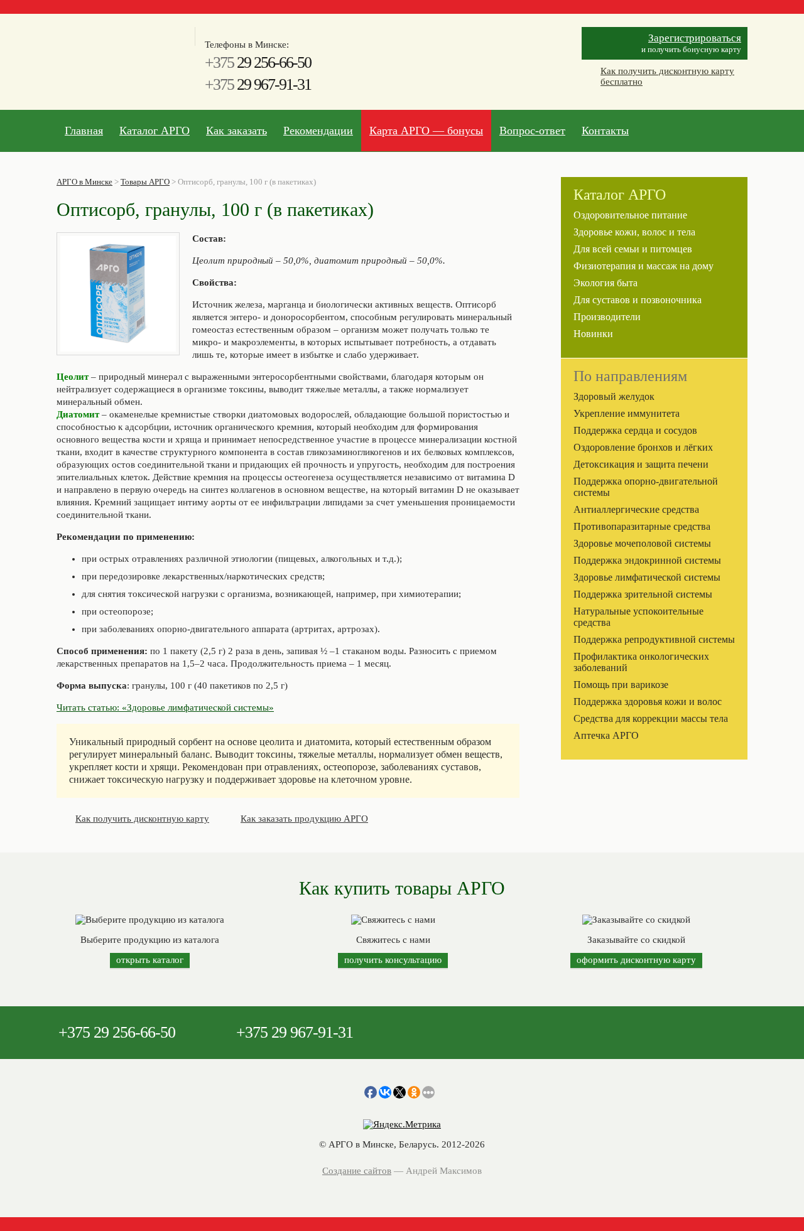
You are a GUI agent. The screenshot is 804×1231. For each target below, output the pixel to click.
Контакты (605, 130)
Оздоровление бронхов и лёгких (643, 447)
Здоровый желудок (614, 396)
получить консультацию (393, 960)
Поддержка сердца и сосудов (635, 430)
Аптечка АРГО (606, 735)
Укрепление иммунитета (626, 413)
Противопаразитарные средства (641, 526)
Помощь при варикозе (620, 684)
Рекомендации (318, 130)
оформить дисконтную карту (636, 960)
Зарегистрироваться (694, 38)
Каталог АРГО (154, 130)
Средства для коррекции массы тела (650, 718)
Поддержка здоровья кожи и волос (647, 701)
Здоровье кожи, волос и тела (634, 232)
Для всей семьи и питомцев (632, 249)
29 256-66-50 (258, 62)
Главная (84, 130)
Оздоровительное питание (630, 215)
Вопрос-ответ (532, 130)
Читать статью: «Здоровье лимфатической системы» (165, 707)
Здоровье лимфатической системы (646, 577)
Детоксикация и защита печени (641, 464)
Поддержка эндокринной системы (647, 560)
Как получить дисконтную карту (142, 819)
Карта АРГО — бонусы (426, 130)
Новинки (593, 333)
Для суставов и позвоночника (637, 299)
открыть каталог (149, 960)
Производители (607, 316)
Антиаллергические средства (636, 509)
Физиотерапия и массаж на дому (643, 266)
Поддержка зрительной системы (642, 594)
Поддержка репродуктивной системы (654, 639)
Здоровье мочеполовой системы (642, 543)
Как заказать (236, 130)
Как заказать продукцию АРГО (304, 819)
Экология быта (605, 282)
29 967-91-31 (258, 84)
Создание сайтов (356, 1171)
